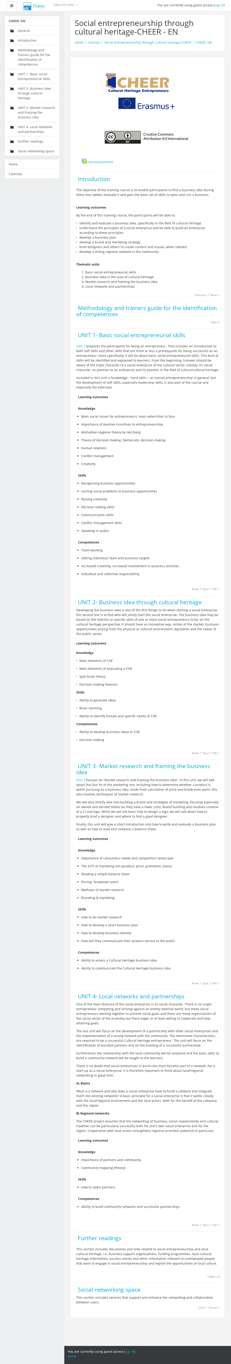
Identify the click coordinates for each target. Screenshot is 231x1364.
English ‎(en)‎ (64, 5)
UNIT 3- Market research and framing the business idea (143, 769)
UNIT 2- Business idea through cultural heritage (140, 602)
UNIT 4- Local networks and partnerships (131, 996)
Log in (219, 5)
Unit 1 (80, 346)
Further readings (99, 1238)
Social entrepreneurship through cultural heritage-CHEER (147, 42)
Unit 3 (80, 780)
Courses (94, 42)
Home (79, 42)
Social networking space (109, 1289)
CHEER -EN (204, 42)
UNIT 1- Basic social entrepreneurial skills (131, 335)
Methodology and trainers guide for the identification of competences (146, 311)
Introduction (94, 179)
